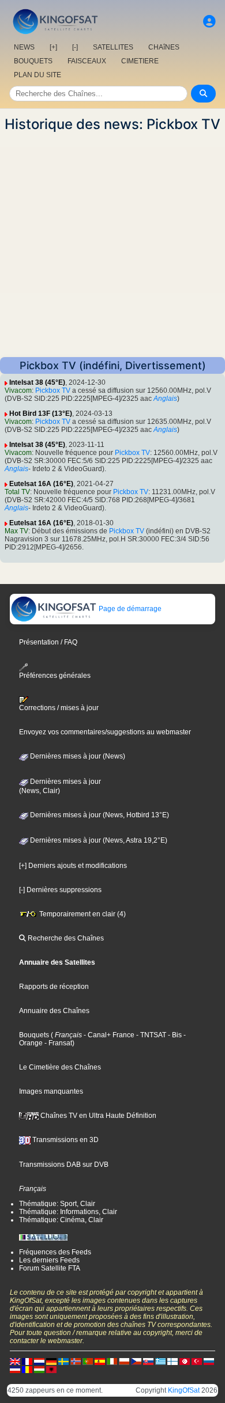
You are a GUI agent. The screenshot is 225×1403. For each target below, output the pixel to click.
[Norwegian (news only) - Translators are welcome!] (75, 1361)
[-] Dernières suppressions (60, 890)
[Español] (100, 1361)
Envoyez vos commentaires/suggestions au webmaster (105, 732)
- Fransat (57, 1043)
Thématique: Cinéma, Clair (61, 1220)
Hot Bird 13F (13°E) (40, 413)
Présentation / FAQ (48, 642)
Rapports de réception (54, 987)
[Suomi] (172, 1361)
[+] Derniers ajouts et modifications (73, 866)
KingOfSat (184, 1390)
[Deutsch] (51, 1361)
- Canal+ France (108, 1035)
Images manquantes (51, 1091)
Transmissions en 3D (65, 1140)
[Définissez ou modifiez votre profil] (209, 21)
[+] (53, 47)
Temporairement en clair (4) (82, 914)
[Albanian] (51, 1369)
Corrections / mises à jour (59, 708)
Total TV (17, 492)
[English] (15, 1361)
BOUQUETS (33, 61)
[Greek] (160, 1361)
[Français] (27, 1361)
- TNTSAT (150, 1035)
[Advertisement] (112, 244)
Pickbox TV (52, 390)
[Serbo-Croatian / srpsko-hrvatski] (15, 1369)
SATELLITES (113, 47)
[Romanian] (27, 1369)
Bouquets (34, 1035)
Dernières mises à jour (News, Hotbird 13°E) (98, 815)
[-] (75, 47)
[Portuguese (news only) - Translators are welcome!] (87, 1361)
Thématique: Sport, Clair (57, 1204)
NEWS (24, 47)
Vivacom (18, 390)
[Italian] (112, 1361)
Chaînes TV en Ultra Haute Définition (97, 1116)
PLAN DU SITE (37, 75)
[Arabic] (184, 1361)
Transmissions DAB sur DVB (63, 1165)
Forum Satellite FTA (49, 1268)
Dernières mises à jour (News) (76, 756)
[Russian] (209, 1361)
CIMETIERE (140, 61)
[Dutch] (39, 1361)
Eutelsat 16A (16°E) (41, 484)
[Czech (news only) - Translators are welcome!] (136, 1361)
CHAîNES (163, 47)
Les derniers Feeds (49, 1260)
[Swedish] (63, 1361)
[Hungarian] (39, 1369)
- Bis (174, 1035)
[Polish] (124, 1361)
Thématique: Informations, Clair (68, 1212)
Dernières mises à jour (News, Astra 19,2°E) (97, 840)
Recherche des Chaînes (65, 938)
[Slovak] (148, 1361)
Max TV (16, 531)
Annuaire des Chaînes (54, 1011)
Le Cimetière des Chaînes (60, 1067)
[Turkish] (197, 1361)
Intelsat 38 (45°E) (37, 382)
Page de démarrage (129, 609)
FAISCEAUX (87, 61)
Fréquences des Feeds (55, 1252)
